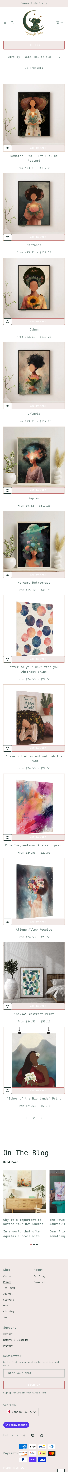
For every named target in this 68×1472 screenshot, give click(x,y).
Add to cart (38, 148)
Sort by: (14, 56)
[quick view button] (7, 148)
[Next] (41, 1118)
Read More (10, 1162)
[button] (5, 22)
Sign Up (34, 1384)
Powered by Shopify (13, 1468)
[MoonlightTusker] (34, 22)
